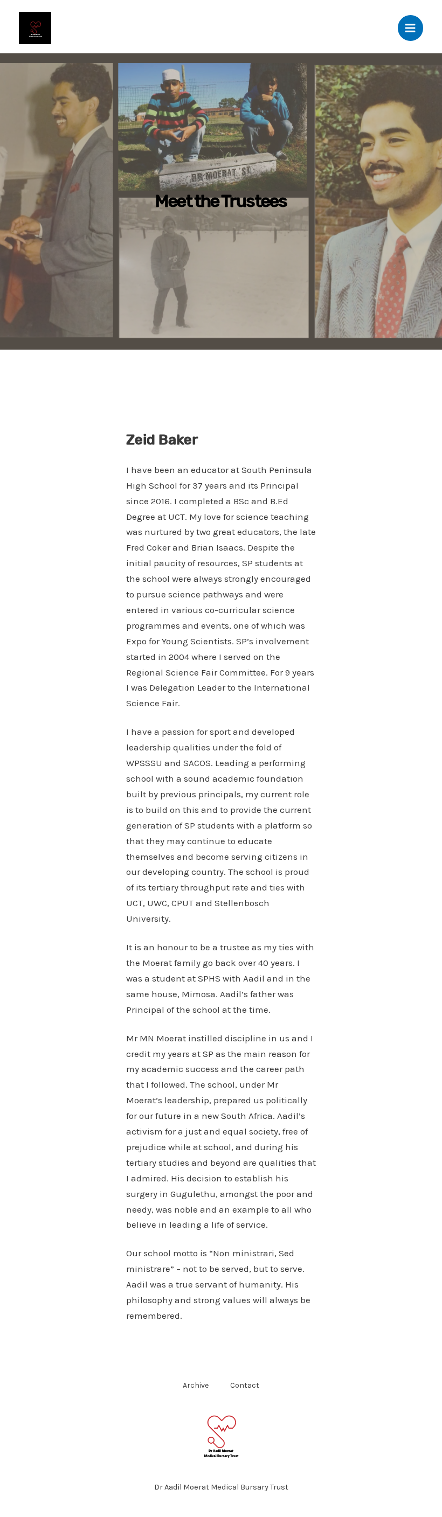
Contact (244, 1385)
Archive (196, 1385)
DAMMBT (80, 27)
